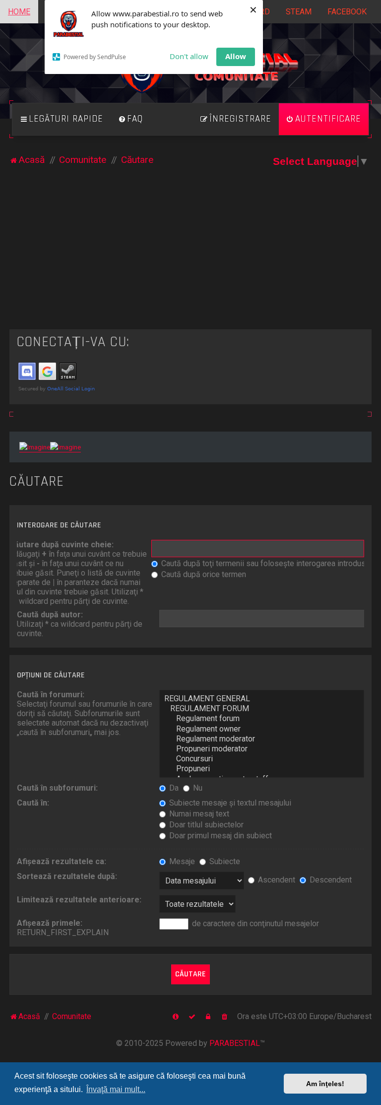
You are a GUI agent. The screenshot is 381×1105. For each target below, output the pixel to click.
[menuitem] (130, 119)
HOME (19, 11)
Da (173, 788)
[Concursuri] (261, 759)
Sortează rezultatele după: (67, 876)
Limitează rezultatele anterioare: (79, 899)
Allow (235, 56)
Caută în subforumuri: (57, 788)
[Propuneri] (261, 769)
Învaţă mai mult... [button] (115, 1089)
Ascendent (275, 879)
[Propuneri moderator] (261, 749)
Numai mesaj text (198, 813)
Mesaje (181, 861)
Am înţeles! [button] (325, 1084)
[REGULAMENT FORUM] (261, 709)
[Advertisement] (190, 254)
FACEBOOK (347, 11)
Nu (196, 788)
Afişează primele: (49, 923)
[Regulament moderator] (261, 739)
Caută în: (33, 803)
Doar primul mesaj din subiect (219, 835)
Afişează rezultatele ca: (61, 861)
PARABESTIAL (234, 1043)
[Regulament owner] (261, 729)
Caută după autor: (50, 614)
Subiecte (223, 861)
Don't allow (189, 56)
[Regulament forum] (261, 719)
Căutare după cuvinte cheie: (61, 544)
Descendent (330, 879)
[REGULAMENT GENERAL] (261, 699)
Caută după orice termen (202, 574)
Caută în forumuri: (50, 694)
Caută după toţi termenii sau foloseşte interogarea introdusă (264, 563)
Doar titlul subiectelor (205, 824)
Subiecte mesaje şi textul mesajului (229, 803)
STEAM (299, 11)
